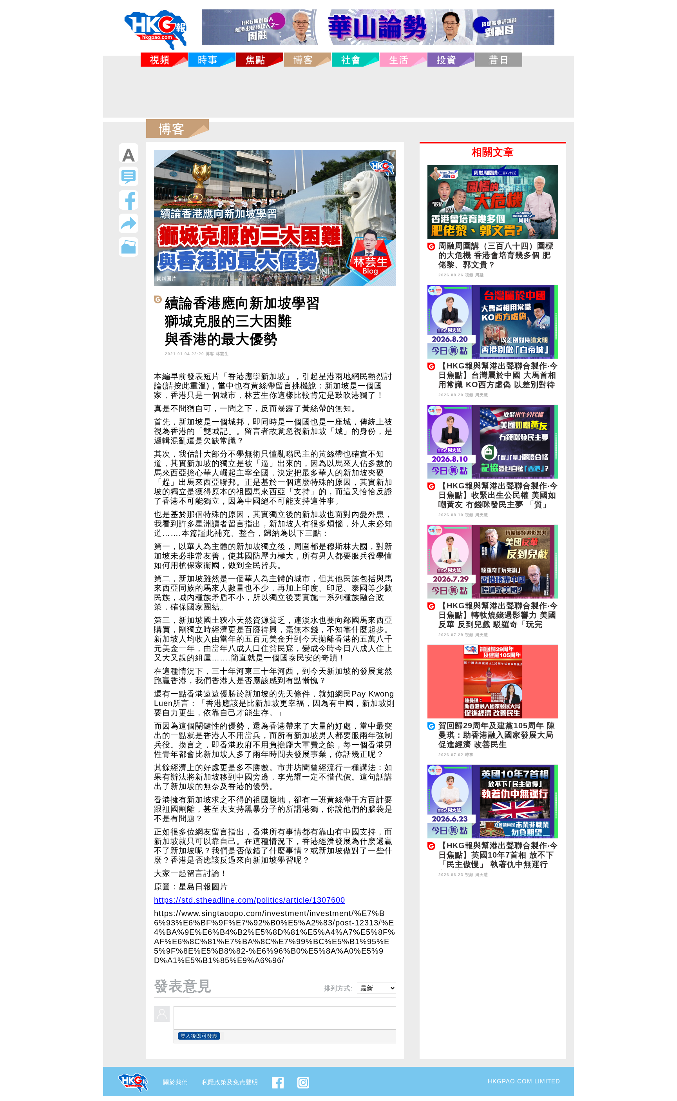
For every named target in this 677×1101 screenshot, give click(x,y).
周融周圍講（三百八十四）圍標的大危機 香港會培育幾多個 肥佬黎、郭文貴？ (496, 255)
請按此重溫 (185, 385)
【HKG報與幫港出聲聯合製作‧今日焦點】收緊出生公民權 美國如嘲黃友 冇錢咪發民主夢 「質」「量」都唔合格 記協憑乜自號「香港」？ (498, 504)
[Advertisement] (338, 92)
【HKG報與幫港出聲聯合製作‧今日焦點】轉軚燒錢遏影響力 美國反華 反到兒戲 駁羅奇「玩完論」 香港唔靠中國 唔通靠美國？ (498, 624)
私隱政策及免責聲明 (230, 1082)
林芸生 (222, 354)
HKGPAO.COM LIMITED (524, 1081)
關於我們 (175, 1082)
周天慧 (481, 395)
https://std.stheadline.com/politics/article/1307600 (249, 900)
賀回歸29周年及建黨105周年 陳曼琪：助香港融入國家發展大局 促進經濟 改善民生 (496, 735)
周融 (479, 275)
